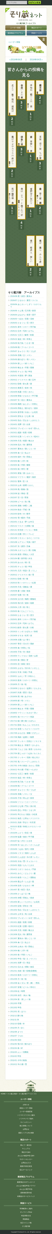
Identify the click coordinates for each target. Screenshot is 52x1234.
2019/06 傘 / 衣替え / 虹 (20, 648)
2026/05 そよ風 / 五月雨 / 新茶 (23, 311)
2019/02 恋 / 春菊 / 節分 (20, 664)
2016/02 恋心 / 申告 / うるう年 (23, 810)
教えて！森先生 (26, 1145)
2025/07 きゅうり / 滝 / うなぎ (23, 351)
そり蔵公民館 (12, 1094)
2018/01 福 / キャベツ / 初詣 (22, 717)
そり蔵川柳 (26, 1226)
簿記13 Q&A (26, 1152)
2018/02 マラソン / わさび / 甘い (24, 713)
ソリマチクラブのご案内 (26, 1115)
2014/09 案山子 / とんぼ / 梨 (22, 881)
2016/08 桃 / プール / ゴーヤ (22, 786)
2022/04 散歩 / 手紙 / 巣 (20, 510)
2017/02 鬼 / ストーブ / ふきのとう (25, 761)
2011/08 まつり (16, 1032)
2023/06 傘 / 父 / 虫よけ (20, 453)
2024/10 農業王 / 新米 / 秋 (21, 388)
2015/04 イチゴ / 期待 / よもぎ (23, 853)
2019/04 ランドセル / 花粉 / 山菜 (24, 656)
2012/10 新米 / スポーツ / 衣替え (24, 975)
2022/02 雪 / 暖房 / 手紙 (20, 518)
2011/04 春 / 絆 (16, 1048)
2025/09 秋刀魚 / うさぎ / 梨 (22, 343)
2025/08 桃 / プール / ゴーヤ (22, 347)
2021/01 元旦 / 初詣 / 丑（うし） (24, 570)
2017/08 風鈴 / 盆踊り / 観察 (22, 737)
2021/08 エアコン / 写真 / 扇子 (23, 542)
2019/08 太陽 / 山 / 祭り (20, 640)
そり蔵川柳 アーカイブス (26, 23)
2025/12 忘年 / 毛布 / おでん (22, 331)
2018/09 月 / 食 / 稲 (18, 684)
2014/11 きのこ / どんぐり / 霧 (23, 873)
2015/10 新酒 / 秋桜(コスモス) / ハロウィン (25, 827)
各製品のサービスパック (26, 1196)
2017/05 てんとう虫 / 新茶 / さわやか (25, 749)
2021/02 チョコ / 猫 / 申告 (21, 566)
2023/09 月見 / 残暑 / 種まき (22, 441)
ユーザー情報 (15, 28)
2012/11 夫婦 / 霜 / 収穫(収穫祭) (23, 971)
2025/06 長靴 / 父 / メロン (21, 355)
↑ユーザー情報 (14, 42)
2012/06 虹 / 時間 (17, 991)
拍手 (40, 100)
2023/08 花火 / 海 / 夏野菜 (21, 445)
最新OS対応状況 (26, 1166)
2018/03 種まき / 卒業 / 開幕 (22, 709)
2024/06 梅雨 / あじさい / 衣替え (24, 404)
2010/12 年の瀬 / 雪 (18, 1064)
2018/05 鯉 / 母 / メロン (20, 701)
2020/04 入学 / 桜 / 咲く (20, 607)
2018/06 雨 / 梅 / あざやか (21, 696)
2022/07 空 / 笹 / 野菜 (19, 497)
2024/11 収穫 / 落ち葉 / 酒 (21, 384)
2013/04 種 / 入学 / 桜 (19, 950)
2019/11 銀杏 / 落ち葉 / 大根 (22, 627)
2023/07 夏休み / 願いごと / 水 (23, 449)
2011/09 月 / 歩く (17, 1028)
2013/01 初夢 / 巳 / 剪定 (20, 963)
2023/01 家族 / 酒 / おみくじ (22, 473)
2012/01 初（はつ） (18, 1011)
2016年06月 (15, 59)
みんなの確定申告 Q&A (26, 1156)
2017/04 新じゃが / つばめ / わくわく (25, 753)
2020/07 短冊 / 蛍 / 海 (19, 595)
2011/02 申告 (15, 1056)
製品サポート (36, 28)
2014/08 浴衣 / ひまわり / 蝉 (22, 886)
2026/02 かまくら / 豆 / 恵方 (22, 323)
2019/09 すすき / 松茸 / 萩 (21, 635)
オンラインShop (26, 1212)
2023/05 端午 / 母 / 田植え (21, 457)
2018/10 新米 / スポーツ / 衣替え (24, 680)
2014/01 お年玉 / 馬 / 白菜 (21, 914)
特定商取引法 (26, 1216)
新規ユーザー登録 (26, 1108)
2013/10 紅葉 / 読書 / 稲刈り (22, 926)
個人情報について (26, 1126)
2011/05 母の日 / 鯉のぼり (21, 1044)
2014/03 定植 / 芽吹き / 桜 (21, 906)
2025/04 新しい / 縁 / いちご (22, 363)
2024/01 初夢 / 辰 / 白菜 (20, 424)
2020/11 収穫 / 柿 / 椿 (19, 579)
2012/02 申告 (15, 1007)
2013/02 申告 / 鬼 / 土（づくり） (24, 959)
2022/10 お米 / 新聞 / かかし (22, 485)
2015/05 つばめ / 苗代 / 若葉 (22, 849)
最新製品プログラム (15, 33)
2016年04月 (36, 59)
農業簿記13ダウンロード (26, 1182)
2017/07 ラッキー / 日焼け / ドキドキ (25, 741)
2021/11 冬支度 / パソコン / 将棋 (23, 530)
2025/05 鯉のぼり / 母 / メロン (23, 359)
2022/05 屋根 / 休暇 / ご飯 (21, 506)
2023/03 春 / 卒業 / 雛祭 (20, 465)
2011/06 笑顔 (15, 1040)
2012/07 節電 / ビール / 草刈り (23, 987)
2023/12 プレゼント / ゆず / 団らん (25, 428)
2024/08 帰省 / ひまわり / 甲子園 (24, 396)
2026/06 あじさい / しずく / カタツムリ (25, 305)
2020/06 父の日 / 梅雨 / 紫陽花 (23, 599)
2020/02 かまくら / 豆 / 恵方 (22, 615)
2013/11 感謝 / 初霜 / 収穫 (21, 922)
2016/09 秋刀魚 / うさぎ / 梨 (22, 782)
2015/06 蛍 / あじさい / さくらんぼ (25, 845)
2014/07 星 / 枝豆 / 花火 (20, 890)
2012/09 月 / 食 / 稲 (18, 979)
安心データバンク (26, 1170)
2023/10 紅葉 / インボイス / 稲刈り (25, 436)
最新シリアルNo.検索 (26, 1133)
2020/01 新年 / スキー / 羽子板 (23, 619)
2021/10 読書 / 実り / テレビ (22, 534)
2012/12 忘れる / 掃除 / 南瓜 (22, 967)
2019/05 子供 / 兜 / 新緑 (20, 652)
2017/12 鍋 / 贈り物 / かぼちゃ (23, 721)
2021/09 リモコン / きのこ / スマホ (25, 538)
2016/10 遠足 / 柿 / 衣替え (21, 778)
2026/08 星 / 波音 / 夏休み (21, 296)
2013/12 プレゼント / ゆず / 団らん (25, 918)
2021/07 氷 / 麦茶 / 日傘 (20, 546)
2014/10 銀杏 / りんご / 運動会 (23, 877)
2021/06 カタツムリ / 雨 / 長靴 (23, 550)
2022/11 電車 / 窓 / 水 (19, 481)
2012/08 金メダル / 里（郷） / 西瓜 (25, 983)
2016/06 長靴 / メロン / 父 (21, 794)
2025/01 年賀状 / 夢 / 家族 (21, 375)
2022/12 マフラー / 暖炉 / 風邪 (23, 477)
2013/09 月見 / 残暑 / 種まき (22, 930)
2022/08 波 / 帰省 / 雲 (19, 493)
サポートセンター (26, 1159)
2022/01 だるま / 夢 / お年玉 (22, 522)
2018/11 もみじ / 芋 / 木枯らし (23, 676)
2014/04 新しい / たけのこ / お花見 (25, 902)
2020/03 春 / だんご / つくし (22, 611)
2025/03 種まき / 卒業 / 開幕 (22, 367)
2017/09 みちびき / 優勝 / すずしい (25, 733)
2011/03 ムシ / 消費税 (19, 1052)
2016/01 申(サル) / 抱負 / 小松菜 (23, 814)
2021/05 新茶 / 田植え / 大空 (22, 554)
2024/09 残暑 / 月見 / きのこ (22, 392)
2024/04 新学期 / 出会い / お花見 (24, 412)
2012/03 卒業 (15, 1003)
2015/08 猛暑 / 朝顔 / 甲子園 (22, 837)
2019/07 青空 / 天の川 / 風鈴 (22, 644)
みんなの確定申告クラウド (26, 1186)
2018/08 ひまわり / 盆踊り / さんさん (25, 688)
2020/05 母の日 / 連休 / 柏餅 (22, 603)
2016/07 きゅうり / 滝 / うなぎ (23, 790)
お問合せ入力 (26, 1163)
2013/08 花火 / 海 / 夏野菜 (21, 934)
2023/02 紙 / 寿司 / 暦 (19, 469)
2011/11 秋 (14, 1020)
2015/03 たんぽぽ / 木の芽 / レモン (25, 857)
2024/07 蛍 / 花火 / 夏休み (21, 400)
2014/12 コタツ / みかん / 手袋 (23, 869)
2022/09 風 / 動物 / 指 (19, 489)
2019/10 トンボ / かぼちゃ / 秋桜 (24, 631)
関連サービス (36, 33)
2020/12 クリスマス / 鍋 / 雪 (22, 575)
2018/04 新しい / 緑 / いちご (22, 705)
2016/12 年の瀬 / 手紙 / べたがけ (24, 769)
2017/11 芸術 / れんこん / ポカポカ (24, 725)
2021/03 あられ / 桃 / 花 (20, 562)
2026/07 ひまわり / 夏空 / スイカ (24, 300)
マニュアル (26, 1149)
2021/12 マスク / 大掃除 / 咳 (22, 526)
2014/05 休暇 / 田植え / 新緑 (22, 898)
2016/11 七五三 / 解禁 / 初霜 (22, 774)
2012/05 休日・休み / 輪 (20, 995)
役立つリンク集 (26, 1223)
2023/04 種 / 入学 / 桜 (19, 461)
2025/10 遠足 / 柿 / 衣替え (21, 339)
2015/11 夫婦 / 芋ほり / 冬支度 (23, 822)
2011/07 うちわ (16, 1036)
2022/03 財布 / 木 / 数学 (20, 514)
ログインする (34, 2)
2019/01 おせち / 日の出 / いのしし (25, 668)
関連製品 (26, 1219)
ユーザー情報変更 (26, 1112)
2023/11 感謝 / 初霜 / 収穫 (21, 432)
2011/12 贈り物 (16, 1016)
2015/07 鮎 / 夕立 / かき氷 (21, 841)
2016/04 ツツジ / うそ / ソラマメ (24, 802)
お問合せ (26, 1129)
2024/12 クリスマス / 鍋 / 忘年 (23, 380)
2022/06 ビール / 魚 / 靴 (20, 502)
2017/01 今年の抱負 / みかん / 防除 (25, 765)
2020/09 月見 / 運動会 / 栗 (21, 587)
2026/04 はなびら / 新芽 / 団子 (23, 315)
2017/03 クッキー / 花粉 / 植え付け (25, 757)
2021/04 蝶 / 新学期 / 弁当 (21, 558)
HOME (3, 1094)
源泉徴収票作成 (26, 1193)
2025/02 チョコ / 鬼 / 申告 (21, 371)
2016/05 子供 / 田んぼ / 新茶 (22, 798)
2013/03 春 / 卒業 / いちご (21, 955)
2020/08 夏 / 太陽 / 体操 (20, 591)
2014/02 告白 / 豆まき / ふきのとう (25, 910)
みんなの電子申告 (26, 1189)
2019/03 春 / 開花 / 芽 (19, 660)
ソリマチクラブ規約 (26, 1119)
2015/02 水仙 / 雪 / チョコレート (24, 861)
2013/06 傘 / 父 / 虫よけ (20, 942)
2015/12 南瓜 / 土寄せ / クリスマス (25, 818)
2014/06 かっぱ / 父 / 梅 (20, 894)
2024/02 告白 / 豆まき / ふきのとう (25, 420)
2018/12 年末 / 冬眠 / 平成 (21, 672)
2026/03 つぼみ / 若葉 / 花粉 (22, 319)
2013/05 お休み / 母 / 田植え (22, 946)
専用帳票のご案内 (26, 1209)
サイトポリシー (26, 1122)
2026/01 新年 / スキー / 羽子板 (23, 327)
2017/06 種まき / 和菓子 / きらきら (25, 745)
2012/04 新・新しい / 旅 (20, 999)
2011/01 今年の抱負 (18, 1060)
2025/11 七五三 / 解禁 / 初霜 (22, 335)
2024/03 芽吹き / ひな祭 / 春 (22, 416)
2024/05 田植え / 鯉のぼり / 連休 (24, 408)
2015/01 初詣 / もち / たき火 (22, 865)
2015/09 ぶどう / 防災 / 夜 (21, 833)
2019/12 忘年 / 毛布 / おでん (22, 623)
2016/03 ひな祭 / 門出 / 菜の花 (23, 806)
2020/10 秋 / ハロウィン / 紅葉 (23, 583)
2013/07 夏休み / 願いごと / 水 (23, 938)
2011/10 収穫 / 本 (17, 1024)
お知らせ (26, 1105)
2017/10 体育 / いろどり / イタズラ (25, 729)
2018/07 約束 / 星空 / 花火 (21, 692)
